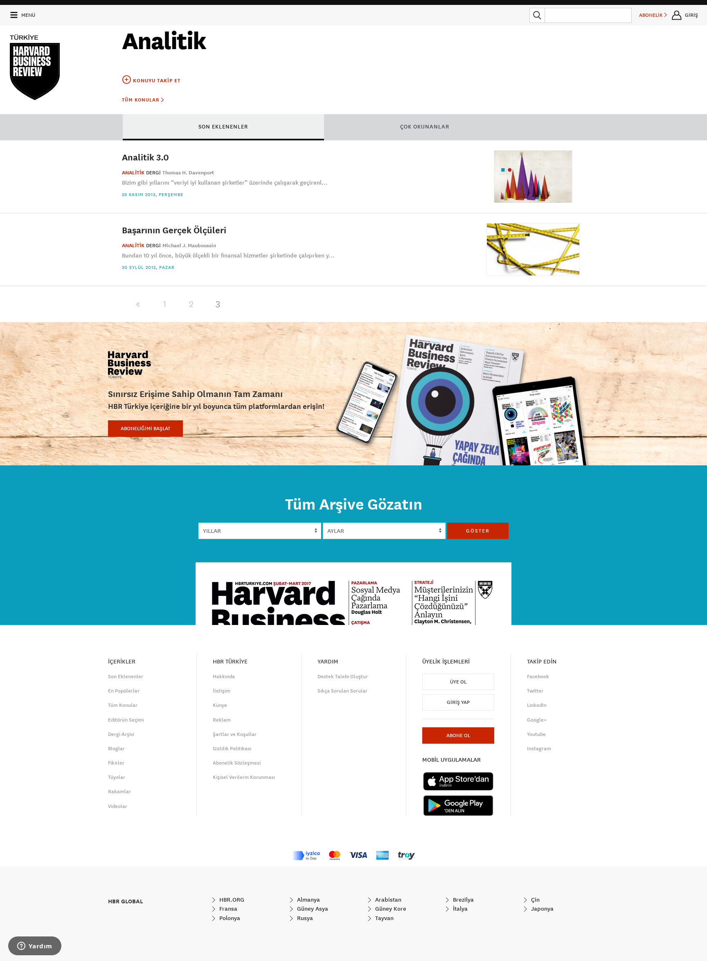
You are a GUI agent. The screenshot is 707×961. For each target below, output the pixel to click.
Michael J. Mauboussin (189, 245)
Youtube (536, 734)
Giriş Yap (458, 702)
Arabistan (387, 899)
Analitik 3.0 (145, 156)
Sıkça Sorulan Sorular (342, 691)
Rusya (304, 918)
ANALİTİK (133, 172)
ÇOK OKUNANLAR (424, 126)
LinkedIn (537, 705)
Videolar (117, 806)
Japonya (541, 908)
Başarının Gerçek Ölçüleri (174, 229)
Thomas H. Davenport (188, 172)
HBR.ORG (231, 899)
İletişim (221, 691)
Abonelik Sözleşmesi (237, 763)
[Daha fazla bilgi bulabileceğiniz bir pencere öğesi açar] (34, 946)
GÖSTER (478, 531)
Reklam (222, 720)
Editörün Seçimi (126, 720)
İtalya (459, 908)
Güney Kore (390, 908)
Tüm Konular (141, 100)
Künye (220, 705)
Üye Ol (458, 682)
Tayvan (384, 918)
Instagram (539, 748)
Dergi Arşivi (121, 734)
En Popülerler (124, 691)
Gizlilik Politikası (232, 748)
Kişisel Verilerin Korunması (244, 777)
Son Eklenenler (125, 676)
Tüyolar (116, 777)
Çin (534, 899)
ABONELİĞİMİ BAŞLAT (145, 428)
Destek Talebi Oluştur (342, 676)
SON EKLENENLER (223, 126)
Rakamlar (119, 791)
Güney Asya (311, 908)
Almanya (307, 899)
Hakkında (224, 676)
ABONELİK (651, 15)
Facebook (538, 676)
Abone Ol (458, 735)
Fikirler (116, 763)
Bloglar (116, 748)
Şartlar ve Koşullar (235, 734)
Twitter (535, 691)
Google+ (537, 720)
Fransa (227, 908)
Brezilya (462, 899)
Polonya (229, 918)
